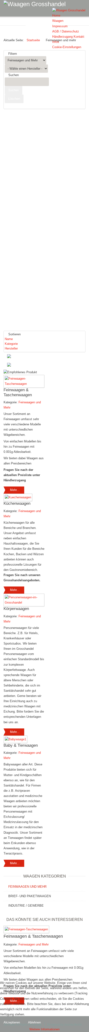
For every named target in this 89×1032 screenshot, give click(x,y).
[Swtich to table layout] (24, 365)
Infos (55, 42)
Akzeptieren (12, 1022)
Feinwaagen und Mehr (27, 886)
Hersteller (11, 348)
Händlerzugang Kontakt (68, 36)
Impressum (60, 26)
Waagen (57, 21)
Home (56, 15)
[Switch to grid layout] (23, 356)
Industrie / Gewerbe (26, 905)
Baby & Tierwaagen (21, 745)
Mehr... (14, 490)
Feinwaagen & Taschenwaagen (18, 392)
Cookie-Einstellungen (66, 47)
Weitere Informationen (44, 1029)
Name (9, 339)
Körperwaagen (16, 608)
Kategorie (11, 344)
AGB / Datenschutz (65, 31)
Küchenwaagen (17, 503)
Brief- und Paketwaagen (29, 896)
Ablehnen (34, 1022)
